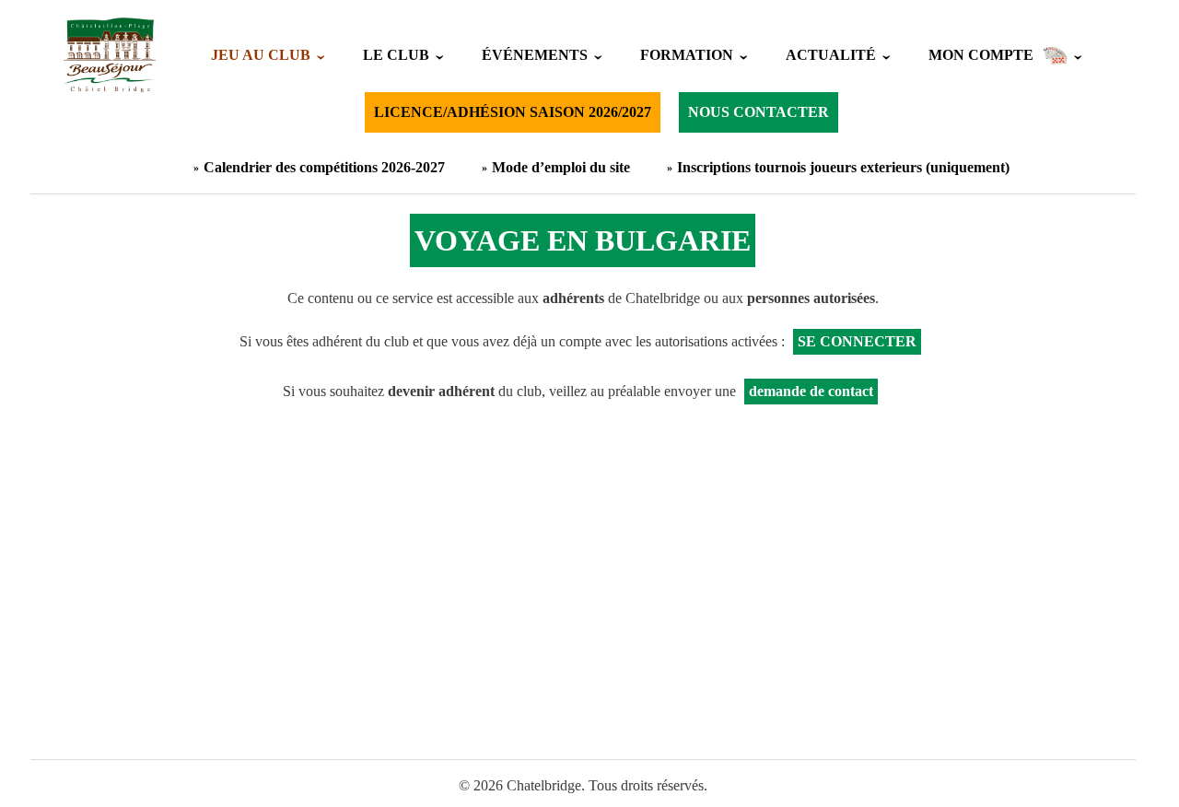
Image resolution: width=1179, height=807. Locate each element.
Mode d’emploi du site (561, 167)
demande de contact (811, 391)
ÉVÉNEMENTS (535, 55)
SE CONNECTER (857, 341)
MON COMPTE (980, 55)
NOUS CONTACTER (758, 112)
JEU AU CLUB (260, 55)
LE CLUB (396, 55)
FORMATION (686, 55)
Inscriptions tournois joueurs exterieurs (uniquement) (843, 167)
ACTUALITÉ (831, 55)
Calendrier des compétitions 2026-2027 (324, 167)
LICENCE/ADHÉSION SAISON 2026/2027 (512, 112)
